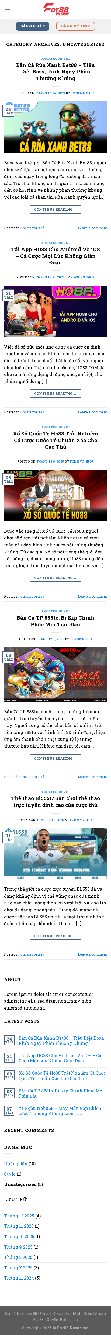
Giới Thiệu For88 (21, 1313)
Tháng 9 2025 (18, 1247)
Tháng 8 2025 (18, 1257)
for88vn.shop (82, 93)
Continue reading (55, 209)
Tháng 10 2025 (19, 1236)
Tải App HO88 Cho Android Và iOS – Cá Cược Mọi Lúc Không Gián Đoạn (55, 256)
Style (10, 1174)
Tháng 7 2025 (18, 1267)
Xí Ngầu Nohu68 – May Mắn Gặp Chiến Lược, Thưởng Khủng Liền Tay (59, 1111)
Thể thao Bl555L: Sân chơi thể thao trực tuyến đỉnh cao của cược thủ (55, 801)
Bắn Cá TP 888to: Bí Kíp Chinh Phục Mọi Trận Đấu (55, 621)
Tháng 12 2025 (19, 1216)
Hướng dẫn (15, 1163)
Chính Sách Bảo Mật (60, 1313)
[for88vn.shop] (55, 9)
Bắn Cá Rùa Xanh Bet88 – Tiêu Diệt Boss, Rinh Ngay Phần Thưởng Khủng (55, 72)
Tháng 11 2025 (19, 1226)
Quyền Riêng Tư (62, 1319)
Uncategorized (55, 58)
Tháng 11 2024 (19, 1278)
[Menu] (7, 9)
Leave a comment (92, 228)
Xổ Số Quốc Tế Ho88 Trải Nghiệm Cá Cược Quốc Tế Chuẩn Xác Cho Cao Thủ (55, 440)
